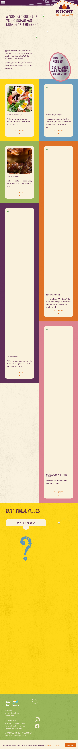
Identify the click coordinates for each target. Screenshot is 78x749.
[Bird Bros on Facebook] (37, 726)
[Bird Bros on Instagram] (37, 719)
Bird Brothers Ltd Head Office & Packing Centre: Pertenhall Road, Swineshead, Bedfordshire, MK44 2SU (15, 724)
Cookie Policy (48, 745)
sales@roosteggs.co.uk (17, 735)
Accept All (70, 745)
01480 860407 (27, 733)
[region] (39, 744)
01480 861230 (12, 733)
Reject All (58, 745)
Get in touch (9, 710)
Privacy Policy (9, 715)
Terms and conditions (12, 713)
